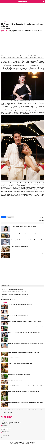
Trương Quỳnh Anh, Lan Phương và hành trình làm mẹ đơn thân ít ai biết (14, 294)
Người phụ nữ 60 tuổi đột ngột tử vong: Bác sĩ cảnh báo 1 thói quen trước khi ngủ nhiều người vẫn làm (27, 254)
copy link (42, 217)
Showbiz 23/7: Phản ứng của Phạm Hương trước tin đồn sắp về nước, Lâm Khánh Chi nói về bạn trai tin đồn (26, 311)
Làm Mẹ (13, 409)
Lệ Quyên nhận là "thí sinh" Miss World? (8, 299)
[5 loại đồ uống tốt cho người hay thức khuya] (5, 249)
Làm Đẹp (18, 409)
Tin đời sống (10, 412)
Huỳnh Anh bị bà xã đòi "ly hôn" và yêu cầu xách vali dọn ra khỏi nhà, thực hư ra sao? (24, 332)
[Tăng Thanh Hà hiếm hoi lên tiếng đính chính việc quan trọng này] (4, 306)
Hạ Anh (43, 220)
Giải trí (6, 21)
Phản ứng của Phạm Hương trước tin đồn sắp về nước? (18, 315)
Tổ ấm (9, 409)
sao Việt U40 (18, 223)
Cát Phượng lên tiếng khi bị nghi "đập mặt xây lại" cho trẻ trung (23, 226)
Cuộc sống (40, 409)
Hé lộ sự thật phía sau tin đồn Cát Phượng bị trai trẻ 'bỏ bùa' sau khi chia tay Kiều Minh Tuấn (17, 54)
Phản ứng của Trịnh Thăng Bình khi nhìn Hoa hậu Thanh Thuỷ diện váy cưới (15, 296)
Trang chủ (2, 21)
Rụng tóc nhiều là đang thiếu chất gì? (15, 380)
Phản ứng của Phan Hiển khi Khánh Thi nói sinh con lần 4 (11, 297)
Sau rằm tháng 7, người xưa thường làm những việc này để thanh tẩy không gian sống (24, 352)
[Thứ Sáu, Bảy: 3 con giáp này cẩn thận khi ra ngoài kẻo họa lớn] (4, 365)
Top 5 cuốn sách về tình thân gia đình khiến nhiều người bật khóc (13, 289)
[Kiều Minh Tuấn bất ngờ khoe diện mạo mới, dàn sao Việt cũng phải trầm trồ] (5, 235)
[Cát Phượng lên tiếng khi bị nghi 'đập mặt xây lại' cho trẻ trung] (5, 229)
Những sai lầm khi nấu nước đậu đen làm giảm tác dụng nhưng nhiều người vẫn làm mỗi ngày (25, 402)
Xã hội (5, 409)
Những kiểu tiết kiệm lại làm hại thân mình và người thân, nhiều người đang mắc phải (24, 391)
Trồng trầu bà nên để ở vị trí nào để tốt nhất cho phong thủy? (19, 357)
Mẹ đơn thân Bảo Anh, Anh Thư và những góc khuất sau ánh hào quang (14, 287)
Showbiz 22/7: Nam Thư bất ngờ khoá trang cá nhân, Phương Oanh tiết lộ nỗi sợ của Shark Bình (26, 326)
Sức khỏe (23, 409)
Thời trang (34, 409)
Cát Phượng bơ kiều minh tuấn (10, 223)
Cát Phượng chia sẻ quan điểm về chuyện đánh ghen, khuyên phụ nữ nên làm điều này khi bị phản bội (18, 55)
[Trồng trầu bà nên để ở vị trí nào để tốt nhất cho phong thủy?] (4, 359)
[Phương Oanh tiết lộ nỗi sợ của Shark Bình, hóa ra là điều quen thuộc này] (4, 339)
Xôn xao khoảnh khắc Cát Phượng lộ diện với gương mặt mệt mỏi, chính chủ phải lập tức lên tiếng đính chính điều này (21, 57)
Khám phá (4, 412)
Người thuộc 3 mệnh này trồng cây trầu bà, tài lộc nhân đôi (19, 374)
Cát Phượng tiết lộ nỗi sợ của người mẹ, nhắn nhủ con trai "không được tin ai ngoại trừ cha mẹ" (27, 240)
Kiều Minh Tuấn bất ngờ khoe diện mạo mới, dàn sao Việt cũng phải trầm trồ (26, 233)
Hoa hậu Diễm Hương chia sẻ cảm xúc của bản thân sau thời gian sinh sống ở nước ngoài (24, 321)
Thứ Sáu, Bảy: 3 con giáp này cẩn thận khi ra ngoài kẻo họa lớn (20, 363)
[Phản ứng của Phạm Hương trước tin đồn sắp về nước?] (4, 317)
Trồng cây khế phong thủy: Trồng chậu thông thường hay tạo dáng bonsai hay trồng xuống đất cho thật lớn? (25, 398)
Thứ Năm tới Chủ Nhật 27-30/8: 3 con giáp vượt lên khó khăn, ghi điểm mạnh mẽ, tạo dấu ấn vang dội (26, 386)
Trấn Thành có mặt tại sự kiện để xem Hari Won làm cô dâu (12, 292)
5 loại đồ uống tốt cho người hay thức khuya (19, 246)
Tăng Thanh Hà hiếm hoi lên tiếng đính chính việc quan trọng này (20, 304)
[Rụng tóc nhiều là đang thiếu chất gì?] (4, 382)
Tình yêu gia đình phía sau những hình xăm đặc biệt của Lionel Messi (14, 291)
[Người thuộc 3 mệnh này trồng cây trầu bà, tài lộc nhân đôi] (4, 376)
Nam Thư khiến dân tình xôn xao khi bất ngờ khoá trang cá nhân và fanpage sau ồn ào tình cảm (25, 343)
